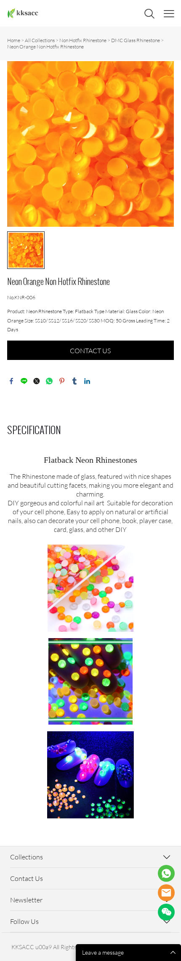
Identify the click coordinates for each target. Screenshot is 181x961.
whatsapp (49, 381)
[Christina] (166, 873)
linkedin (87, 381)
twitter (36, 381)
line (24, 381)
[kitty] (166, 892)
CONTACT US (90, 350)
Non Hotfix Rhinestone (82, 40)
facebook (11, 381)
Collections (26, 857)
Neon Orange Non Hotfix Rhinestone (45, 46)
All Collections (40, 40)
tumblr (74, 381)
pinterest (62, 381)
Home (13, 40)
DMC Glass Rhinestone (135, 40)
